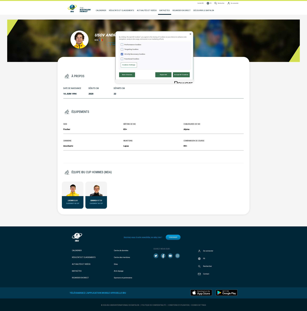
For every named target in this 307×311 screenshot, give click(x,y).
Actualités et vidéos (81, 264)
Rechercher (207, 266)
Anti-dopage (118, 271)
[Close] (190, 34)
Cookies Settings (198, 305)
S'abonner (173, 237)
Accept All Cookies (181, 74)
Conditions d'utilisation (178, 305)
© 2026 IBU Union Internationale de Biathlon (120, 305)
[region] (154, 57)
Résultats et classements (84, 257)
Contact (206, 274)
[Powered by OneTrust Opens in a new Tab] (183, 81)
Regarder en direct (182, 10)
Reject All (163, 74)
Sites (116, 264)
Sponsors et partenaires (123, 278)
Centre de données (121, 250)
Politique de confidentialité (153, 305)
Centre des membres (122, 257)
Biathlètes (77, 271)
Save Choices (127, 74)
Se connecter (208, 251)
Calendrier (77, 250)
